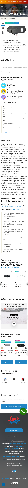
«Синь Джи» (22, 450)
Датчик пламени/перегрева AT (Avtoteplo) (19, 283)
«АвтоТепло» (7, 448)
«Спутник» (21, 446)
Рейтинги (14, 327)
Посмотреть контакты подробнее (11, 207)
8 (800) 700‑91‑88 (17, 210)
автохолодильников (14, 453)
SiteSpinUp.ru (5, 478)
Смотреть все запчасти (11, 267)
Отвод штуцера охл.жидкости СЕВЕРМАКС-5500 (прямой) (5, 283)
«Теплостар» (13, 443)
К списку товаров (7, 72)
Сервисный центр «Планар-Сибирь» (11, 456)
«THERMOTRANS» (14, 448)
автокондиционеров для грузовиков (14, 451)
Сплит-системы (9, 2)
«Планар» (16, 446)
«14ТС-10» (23, 443)
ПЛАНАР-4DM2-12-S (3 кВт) (20, 352)
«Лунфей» (10, 445)
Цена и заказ (12, 18)
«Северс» (5, 445)
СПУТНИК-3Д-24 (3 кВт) (6, 352)
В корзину (7, 292)
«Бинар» (18, 443)
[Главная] (2, 10)
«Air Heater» (16, 450)
